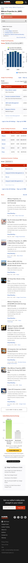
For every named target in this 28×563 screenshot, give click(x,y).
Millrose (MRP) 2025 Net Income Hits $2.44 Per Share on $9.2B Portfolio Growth (17, 263)
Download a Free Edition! (11, 478)
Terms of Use (4, 544)
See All (25, 128)
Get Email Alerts (8, 17)
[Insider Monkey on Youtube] (22, 517)
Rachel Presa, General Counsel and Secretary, (14, 34)
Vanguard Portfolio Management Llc (15, 173)
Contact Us (4, 535)
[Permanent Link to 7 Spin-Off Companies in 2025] (3, 390)
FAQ (2, 547)
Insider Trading (8, 7)
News (16, 215)
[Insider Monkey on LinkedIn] (25, 517)
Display (3, 43)
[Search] (25, 2)
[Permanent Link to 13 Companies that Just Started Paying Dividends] (3, 350)
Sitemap (3, 538)
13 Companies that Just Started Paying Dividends (16, 350)
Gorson (4, 140)
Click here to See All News (14, 410)
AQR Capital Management (12, 103)
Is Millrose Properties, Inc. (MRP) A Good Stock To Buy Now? (17, 242)
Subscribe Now (14, 450)
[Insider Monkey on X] (19, 517)
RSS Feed (6, 521)
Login (19, 77)
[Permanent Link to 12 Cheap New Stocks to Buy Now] (3, 280)
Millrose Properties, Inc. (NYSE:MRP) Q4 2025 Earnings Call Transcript (16, 304)
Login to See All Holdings (8, 121)
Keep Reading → (11, 213)
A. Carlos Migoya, (8, 31)
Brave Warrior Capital (11, 90)
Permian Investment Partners (13, 96)
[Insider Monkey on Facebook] (15, 517)
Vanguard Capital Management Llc (14, 181)
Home (2, 7)
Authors (3, 532)
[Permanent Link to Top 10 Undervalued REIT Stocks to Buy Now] (3, 221)
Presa (3, 148)
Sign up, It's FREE (21, 121)
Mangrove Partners (10, 109)
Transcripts (21, 215)
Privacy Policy (4, 542)
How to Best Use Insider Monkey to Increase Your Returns (13, 471)
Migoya (4, 136)
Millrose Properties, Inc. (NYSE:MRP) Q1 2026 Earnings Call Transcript (16, 201)
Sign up (25, 77)
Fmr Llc (7, 177)
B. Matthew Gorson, (9, 32)
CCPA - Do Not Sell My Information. (10, 550)
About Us (3, 530)
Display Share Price (22, 72)
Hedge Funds (19, 236)
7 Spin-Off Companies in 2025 (16, 389)
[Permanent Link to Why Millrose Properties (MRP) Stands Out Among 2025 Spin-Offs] (3, 369)
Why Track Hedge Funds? (11, 475)
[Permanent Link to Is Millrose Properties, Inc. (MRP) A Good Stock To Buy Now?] (3, 242)
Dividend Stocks (22, 362)
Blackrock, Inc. (9, 169)
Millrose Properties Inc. (18, 7)
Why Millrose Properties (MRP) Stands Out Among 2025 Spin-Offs (16, 370)
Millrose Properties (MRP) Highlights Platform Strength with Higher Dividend (15, 328)
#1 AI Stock (19, 2)
